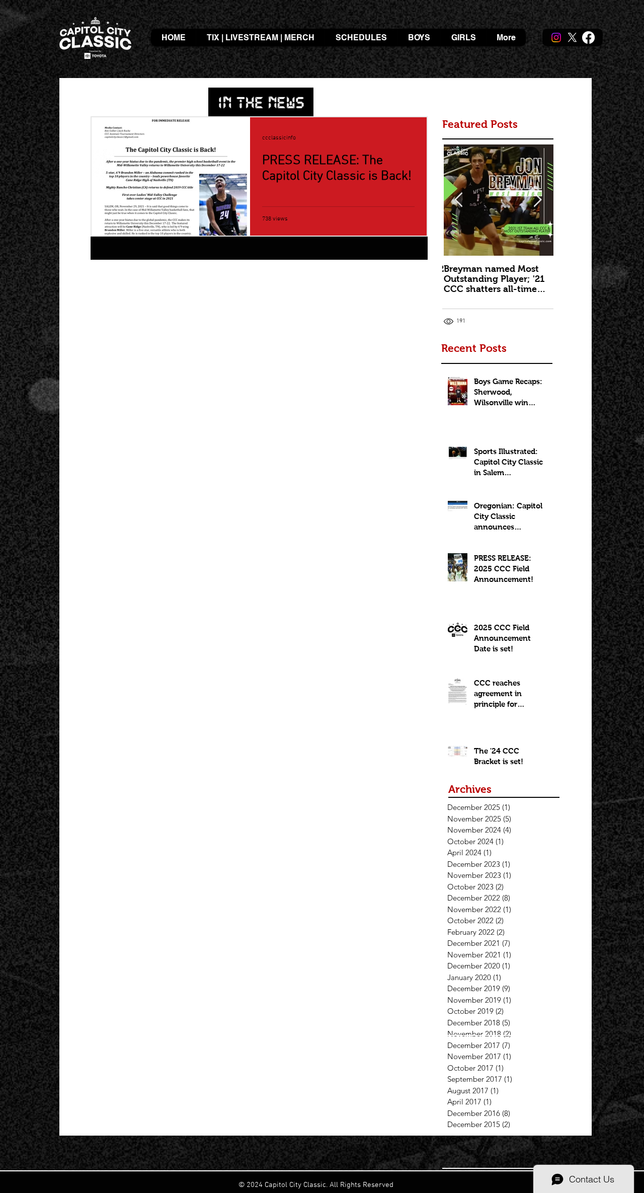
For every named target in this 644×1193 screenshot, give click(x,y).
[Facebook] (588, 37)
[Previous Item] (458, 200)
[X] (572, 37)
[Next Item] (537, 200)
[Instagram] (556, 37)
